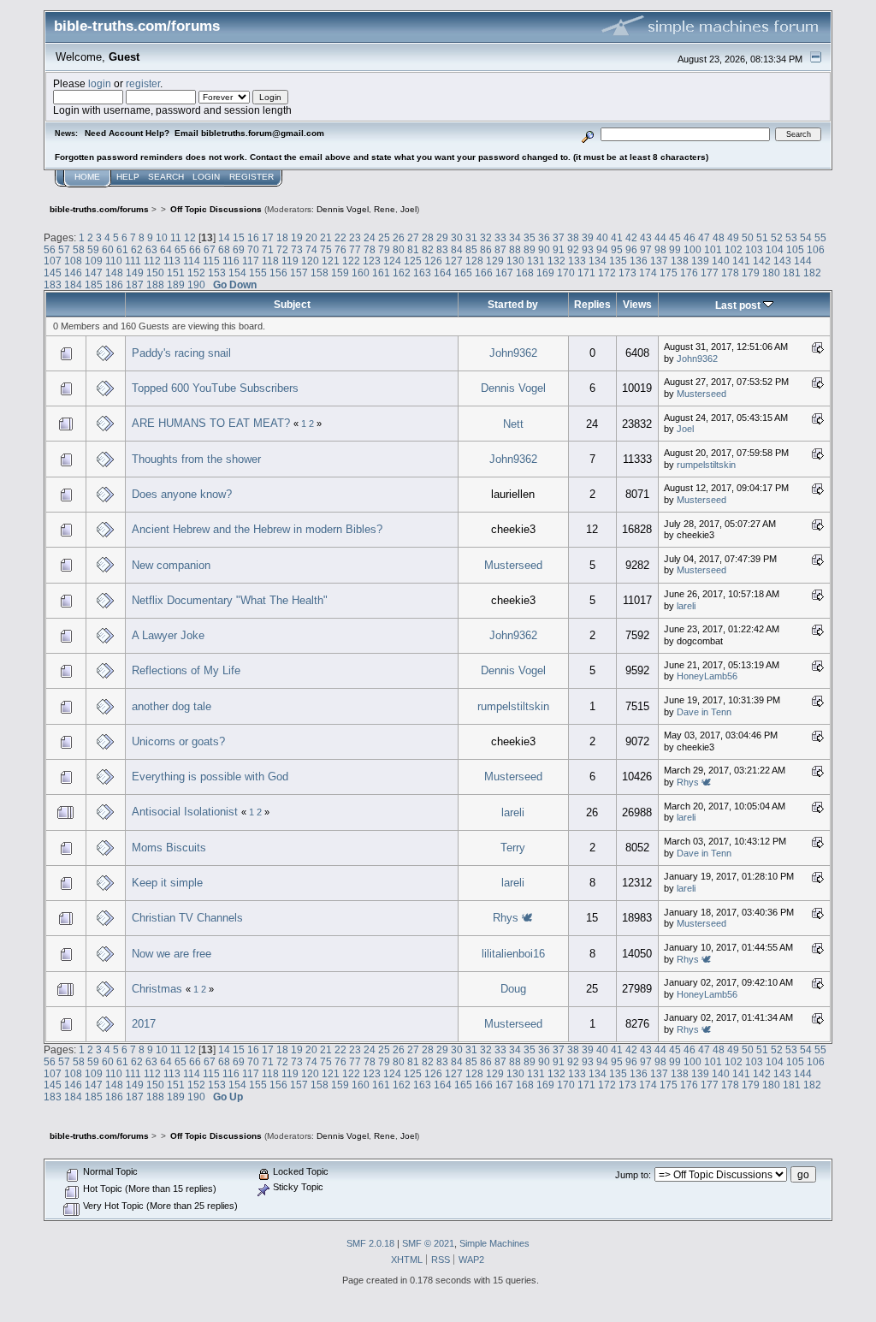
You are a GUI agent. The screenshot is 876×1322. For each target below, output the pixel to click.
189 (176, 284)
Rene (384, 209)
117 (250, 260)
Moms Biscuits (169, 847)
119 (290, 260)
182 (812, 272)
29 (442, 237)
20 (311, 237)
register (143, 83)
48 (719, 237)
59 (93, 249)
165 (463, 272)
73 (297, 249)
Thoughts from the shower (196, 459)
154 (237, 272)
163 (422, 272)
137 (659, 260)
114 (191, 260)
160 (361, 272)
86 (486, 249)
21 (326, 237)
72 (282, 249)
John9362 (513, 353)
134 (598, 260)
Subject (292, 304)
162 (402, 272)
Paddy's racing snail (181, 353)
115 (211, 260)
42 (631, 237)
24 (370, 237)
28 (428, 237)
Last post (739, 305)
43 (646, 237)
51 (762, 237)
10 (162, 237)
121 (331, 260)
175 (669, 272)
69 (239, 249)
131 (536, 260)
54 (806, 237)
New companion (171, 565)
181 (792, 272)
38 (573, 237)
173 (627, 272)
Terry (512, 847)
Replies (592, 304)
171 (586, 272)
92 (573, 249)
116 (231, 260)
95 (617, 249)
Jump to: (633, 1175)
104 (775, 249)
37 (559, 237)
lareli (686, 606)
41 (617, 237)
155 (258, 272)
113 (172, 260)
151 (176, 272)
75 (326, 249)
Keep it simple (167, 882)
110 (113, 260)
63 (151, 249)
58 (79, 249)
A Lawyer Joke (168, 635)
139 (700, 260)
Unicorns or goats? (178, 741)
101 (713, 249)
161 (381, 272)
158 (319, 272)
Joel (408, 209)
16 (253, 237)
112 (152, 260)
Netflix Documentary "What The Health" (230, 600)
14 (224, 237)
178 (730, 272)
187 (135, 284)
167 (504, 272)
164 (443, 272)
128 (474, 260)
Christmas (157, 988)
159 (340, 272)
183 (53, 284)
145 (53, 272)
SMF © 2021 (428, 1243)
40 (602, 237)
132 (556, 260)
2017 (144, 1023)
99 (675, 249)
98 (660, 249)
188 (155, 284)
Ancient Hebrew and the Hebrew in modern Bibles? (257, 529)
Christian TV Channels (187, 917)
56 (50, 249)
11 (175, 237)
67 (210, 249)
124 (392, 260)
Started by (513, 304)
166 (484, 272)
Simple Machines (494, 1243)
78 (370, 249)
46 (689, 237)
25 (384, 237)
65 (180, 249)
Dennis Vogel (343, 209)
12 (190, 237)
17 (268, 237)
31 (471, 237)
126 (433, 260)
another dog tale (171, 706)
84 (457, 249)
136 (639, 260)
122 (351, 260)
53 (791, 237)
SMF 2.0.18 (370, 1243)
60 (108, 249)
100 (692, 249)
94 (602, 249)
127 (454, 260)
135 (618, 260)
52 (777, 237)
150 (155, 272)
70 (253, 249)
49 (733, 237)
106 (816, 249)
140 (721, 260)
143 (782, 260)
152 (196, 272)
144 (803, 260)
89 (530, 249)
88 (515, 249)
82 (428, 249)
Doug (513, 988)
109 (94, 260)
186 (114, 284)
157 (299, 272)
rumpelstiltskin (706, 464)
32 (486, 237)
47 (704, 237)
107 (53, 260)
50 (748, 237)
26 (399, 237)
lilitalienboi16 (513, 953)
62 (137, 249)
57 (64, 249)
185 (94, 284)
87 (500, 249)
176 (689, 272)
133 (577, 260)
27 (413, 237)
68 (224, 249)
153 (217, 272)
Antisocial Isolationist (186, 811)
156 (278, 272)
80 (399, 249)
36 (544, 237)
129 (495, 260)
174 (648, 272)
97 (646, 249)
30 (457, 237)
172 (607, 272)
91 (559, 249)
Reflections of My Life (186, 670)
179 (751, 272)
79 (384, 249)
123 (372, 260)
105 (795, 249)
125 (413, 260)
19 (297, 237)
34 (515, 237)
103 (754, 249)
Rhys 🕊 (694, 782)
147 (94, 272)
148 (114, 272)
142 (762, 260)
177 (710, 272)
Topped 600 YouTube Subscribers (215, 388)
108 (73, 260)
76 (340, 249)
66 (195, 249)
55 (820, 237)
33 (500, 237)
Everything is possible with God (210, 776)
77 (355, 249)
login (99, 83)
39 (588, 237)
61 (122, 249)
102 (734, 249)
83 (442, 249)
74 (311, 249)
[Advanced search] (588, 134)
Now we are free (171, 953)
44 (660, 237)
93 (588, 249)
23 (355, 237)
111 (133, 260)
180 (771, 272)
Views (637, 304)
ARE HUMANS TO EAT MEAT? (211, 423)
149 (135, 272)
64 (166, 249)
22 (340, 237)
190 (196, 284)
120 (310, 260)
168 (525, 272)
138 (680, 260)
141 (741, 260)
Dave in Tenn (704, 712)
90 (544, 249)
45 (675, 237)
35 (530, 237)
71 (268, 249)
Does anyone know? (182, 494)
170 (566, 272)
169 (545, 272)
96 (631, 249)
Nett (513, 424)
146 (73, 272)
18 (282, 237)
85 (471, 249)
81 (413, 249)
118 (270, 260)
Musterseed (701, 393)
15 (239, 237)
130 (515, 260)
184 (73, 284)
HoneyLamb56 (707, 676)
